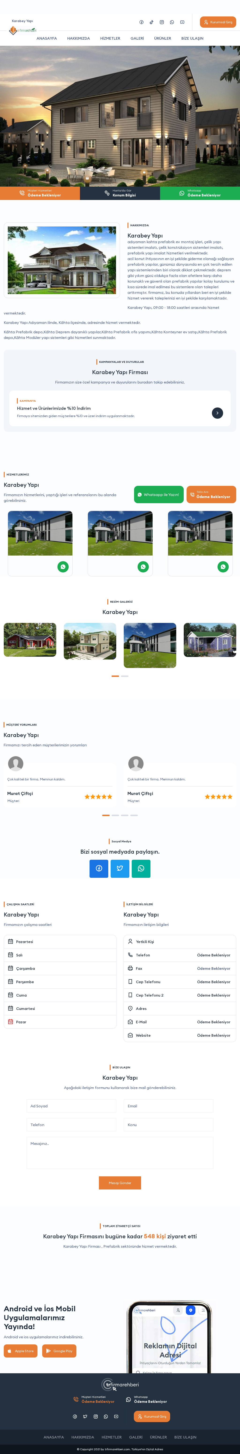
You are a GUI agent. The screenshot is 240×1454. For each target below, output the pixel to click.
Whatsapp (150, 1399)
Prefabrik (111, 1246)
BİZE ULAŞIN (192, 38)
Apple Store (24, 1351)
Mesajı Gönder (120, 1183)
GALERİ (137, 38)
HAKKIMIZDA (78, 38)
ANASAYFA (47, 38)
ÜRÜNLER (162, 38)
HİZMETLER (110, 38)
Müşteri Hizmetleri (98, 1399)
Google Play (62, 1351)
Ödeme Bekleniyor (213, 955)
